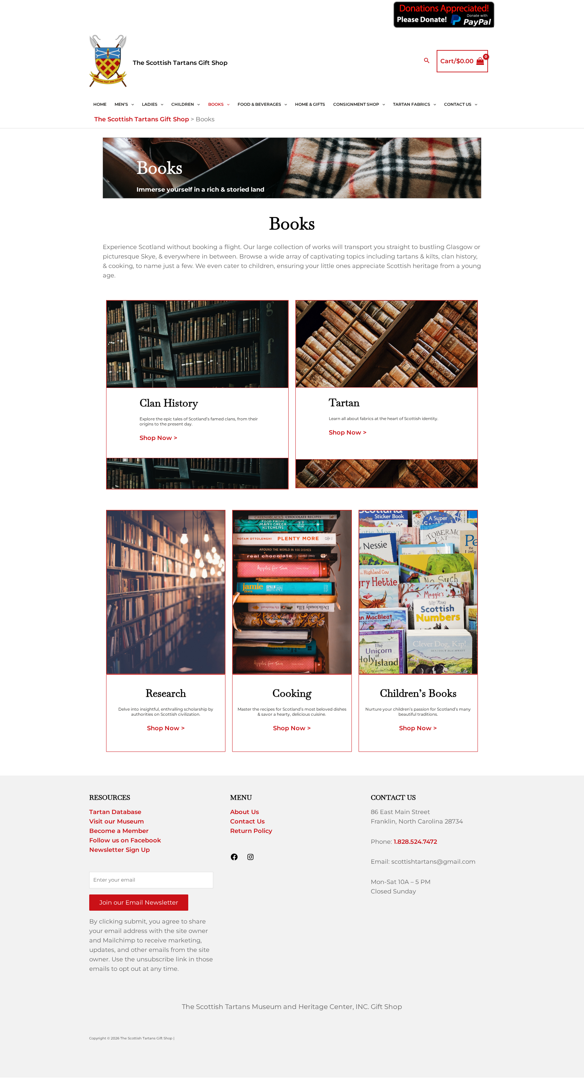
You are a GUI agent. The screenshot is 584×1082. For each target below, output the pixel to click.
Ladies (149, 104)
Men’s (121, 104)
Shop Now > (158, 438)
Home (99, 104)
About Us (244, 812)
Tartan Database (115, 812)
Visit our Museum (116, 821)
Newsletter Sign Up (119, 850)
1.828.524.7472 (415, 841)
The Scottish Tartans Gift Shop (180, 63)
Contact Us (457, 104)
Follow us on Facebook (125, 840)
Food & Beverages (259, 104)
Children (182, 104)
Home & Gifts (310, 104)
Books (216, 104)
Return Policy (251, 831)
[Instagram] (250, 859)
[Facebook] (234, 859)
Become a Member (119, 831)
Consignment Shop (356, 104)
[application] (131, 104)
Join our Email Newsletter (138, 902)
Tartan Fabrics (411, 104)
